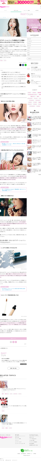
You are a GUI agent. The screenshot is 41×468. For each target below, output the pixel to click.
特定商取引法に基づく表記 (33, 445)
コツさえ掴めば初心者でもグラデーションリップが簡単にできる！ (14, 87)
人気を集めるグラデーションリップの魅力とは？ (11, 72)
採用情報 (34, 453)
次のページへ (13, 338)
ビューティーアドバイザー (19, 443)
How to (1, 60)
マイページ (17, 440)
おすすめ (34, 92)
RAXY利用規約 (31, 443)
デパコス (35, 104)
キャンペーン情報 (27, 10)
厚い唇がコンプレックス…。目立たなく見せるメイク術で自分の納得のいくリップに (13, 144)
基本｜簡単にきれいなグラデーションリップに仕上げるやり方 (14, 76)
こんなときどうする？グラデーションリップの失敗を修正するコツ (14, 83)
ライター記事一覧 (23, 364)
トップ (5, 10)
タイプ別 (38, 106)
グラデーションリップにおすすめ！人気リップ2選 (11, 81)
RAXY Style (16, 10)
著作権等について (29, 453)
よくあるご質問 (31, 440)
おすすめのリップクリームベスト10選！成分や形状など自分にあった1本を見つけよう (13, 289)
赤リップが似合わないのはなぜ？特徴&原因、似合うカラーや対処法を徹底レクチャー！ (14, 190)
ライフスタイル (32, 106)
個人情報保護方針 (23, 453)
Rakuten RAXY (4, 7)
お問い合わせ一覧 (8, 460)
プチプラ (30, 102)
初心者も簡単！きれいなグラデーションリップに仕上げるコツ (14, 74)
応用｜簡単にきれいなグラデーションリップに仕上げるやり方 (14, 78)
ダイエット (29, 104)
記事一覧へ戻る (13, 368)
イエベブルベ (15, 393)
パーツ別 (35, 102)
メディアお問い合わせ (32, 438)
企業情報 (18, 453)
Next (25, 343)
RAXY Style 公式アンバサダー (32, 94)
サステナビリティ (14, 460)
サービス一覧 (2, 460)
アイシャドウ (30, 98)
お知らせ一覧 (31, 437)
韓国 (2, 393)
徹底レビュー (6, 393)
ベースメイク (8, 391)
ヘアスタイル (31, 100)
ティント (20, 393)
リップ (5, 60)
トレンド (35, 98)
